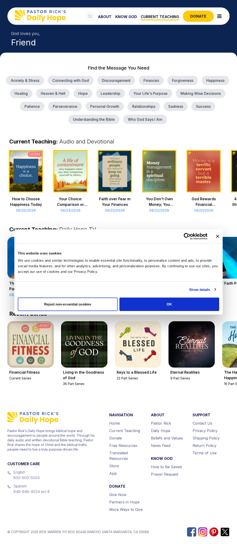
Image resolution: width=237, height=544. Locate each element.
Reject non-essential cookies (67, 304)
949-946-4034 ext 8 (31, 491)
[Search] (90, 16)
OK (169, 304)
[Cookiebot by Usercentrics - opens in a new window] (187, 236)
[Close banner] (217, 236)
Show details (199, 289)
